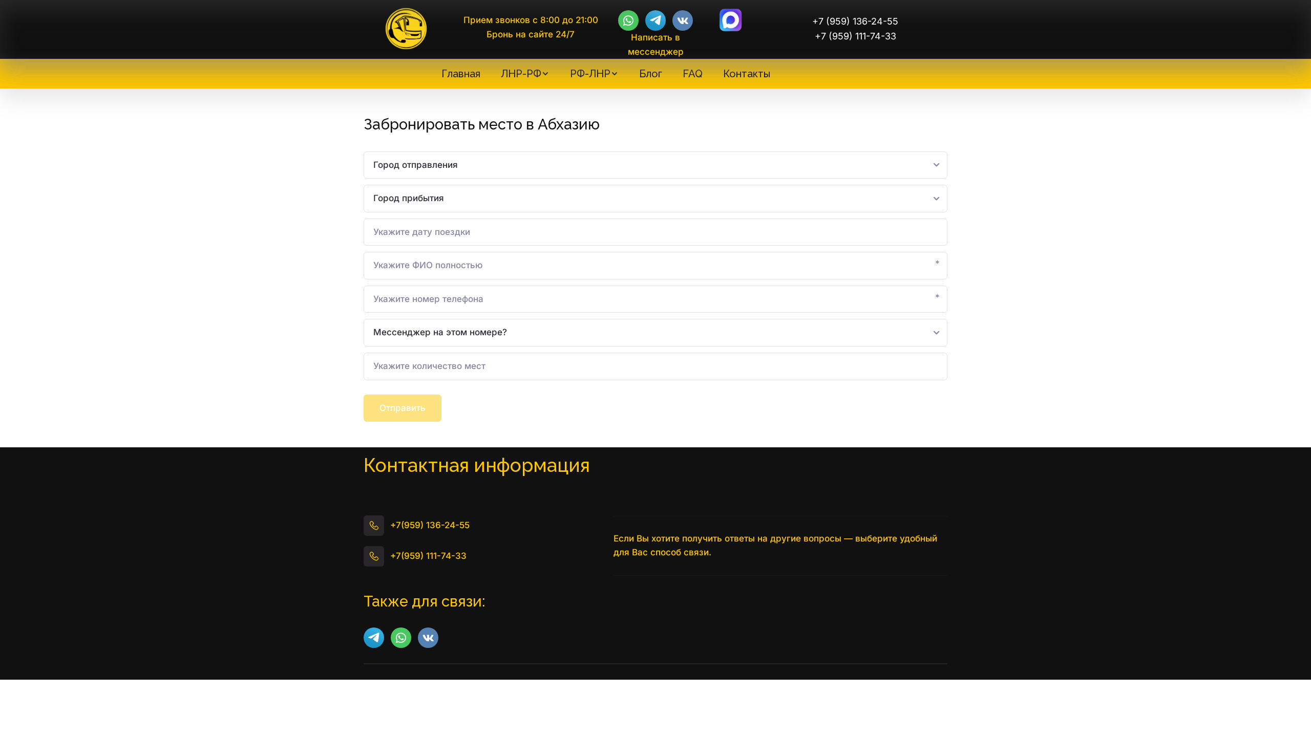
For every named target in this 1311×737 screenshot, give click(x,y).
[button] (525, 74)
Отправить (402, 408)
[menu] (605, 74)
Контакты (746, 74)
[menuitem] (461, 74)
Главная (460, 74)
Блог (650, 74)
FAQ (693, 74)
